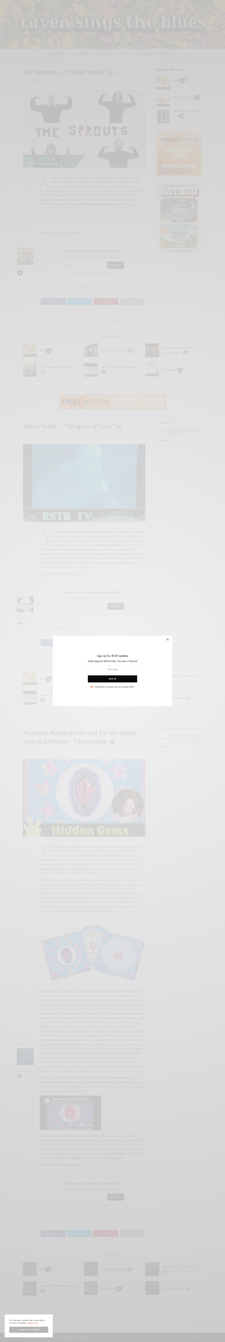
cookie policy (32, 1322)
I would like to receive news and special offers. (114, 687)
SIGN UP (112, 679)
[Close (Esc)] (168, 640)
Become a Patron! (127, 661)
